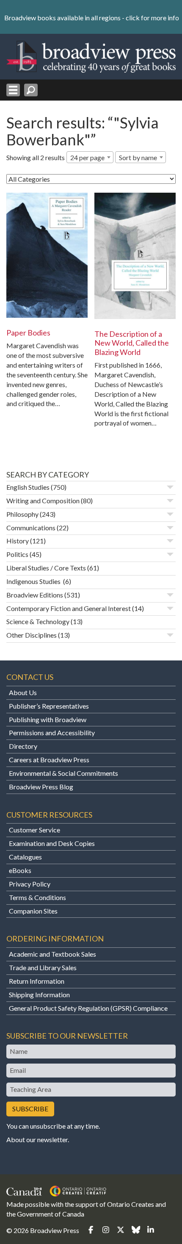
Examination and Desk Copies (52, 843)
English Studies (28, 487)
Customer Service (34, 830)
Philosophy (22, 514)
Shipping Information (39, 994)
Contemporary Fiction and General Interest (68, 608)
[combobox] (89, 157)
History (17, 541)
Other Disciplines (31, 635)
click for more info (152, 18)
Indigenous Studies (34, 581)
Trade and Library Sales (43, 967)
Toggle (170, 487)
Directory (23, 746)
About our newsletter (37, 1139)
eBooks (20, 870)
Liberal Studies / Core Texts (46, 568)
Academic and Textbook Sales (52, 954)
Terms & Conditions (37, 897)
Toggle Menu (13, 90)
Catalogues (25, 857)
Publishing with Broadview (47, 719)
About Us (23, 692)
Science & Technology (37, 621)
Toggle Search (31, 90)
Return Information (36, 981)
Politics (17, 554)
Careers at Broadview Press (49, 760)
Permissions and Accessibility (52, 732)
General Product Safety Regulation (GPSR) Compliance (88, 1008)
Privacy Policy (29, 884)
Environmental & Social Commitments (63, 773)
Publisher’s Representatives (49, 706)
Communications (30, 528)
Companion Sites (33, 911)
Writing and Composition (43, 501)
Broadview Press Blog (41, 787)
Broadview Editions (34, 595)
